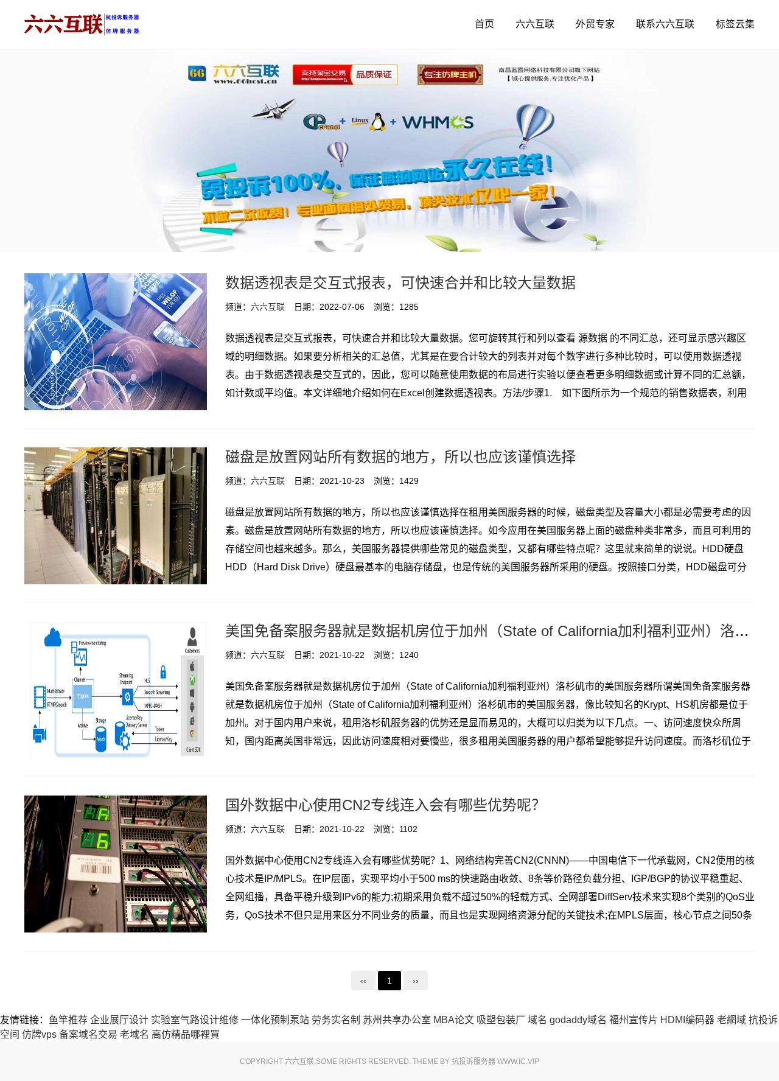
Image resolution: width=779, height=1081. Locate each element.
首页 (484, 24)
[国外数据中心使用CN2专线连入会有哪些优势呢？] (115, 864)
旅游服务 (82, 24)
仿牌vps (39, 1034)
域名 (537, 1020)
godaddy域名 (578, 1020)
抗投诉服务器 (473, 1061)
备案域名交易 (88, 1034)
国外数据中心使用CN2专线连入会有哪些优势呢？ (385, 805)
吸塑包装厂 (501, 1020)
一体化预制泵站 (275, 1020)
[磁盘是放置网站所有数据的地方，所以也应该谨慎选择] (115, 515)
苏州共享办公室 (397, 1020)
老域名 (134, 1034)
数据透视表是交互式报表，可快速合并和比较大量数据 (400, 283)
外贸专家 (595, 24)
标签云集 (735, 24)
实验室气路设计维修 (195, 1020)
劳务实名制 (336, 1020)
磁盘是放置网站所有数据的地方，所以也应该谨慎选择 (400, 457)
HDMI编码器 (687, 1020)
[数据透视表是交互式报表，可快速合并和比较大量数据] (115, 341)
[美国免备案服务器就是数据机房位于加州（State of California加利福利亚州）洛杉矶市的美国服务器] (115, 689)
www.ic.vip (518, 1061)
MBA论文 (453, 1020)
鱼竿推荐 (68, 1020)
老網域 (731, 1020)
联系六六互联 (665, 24)
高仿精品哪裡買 (186, 1034)
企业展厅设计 (119, 1020)
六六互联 (534, 24)
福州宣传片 (633, 1020)
